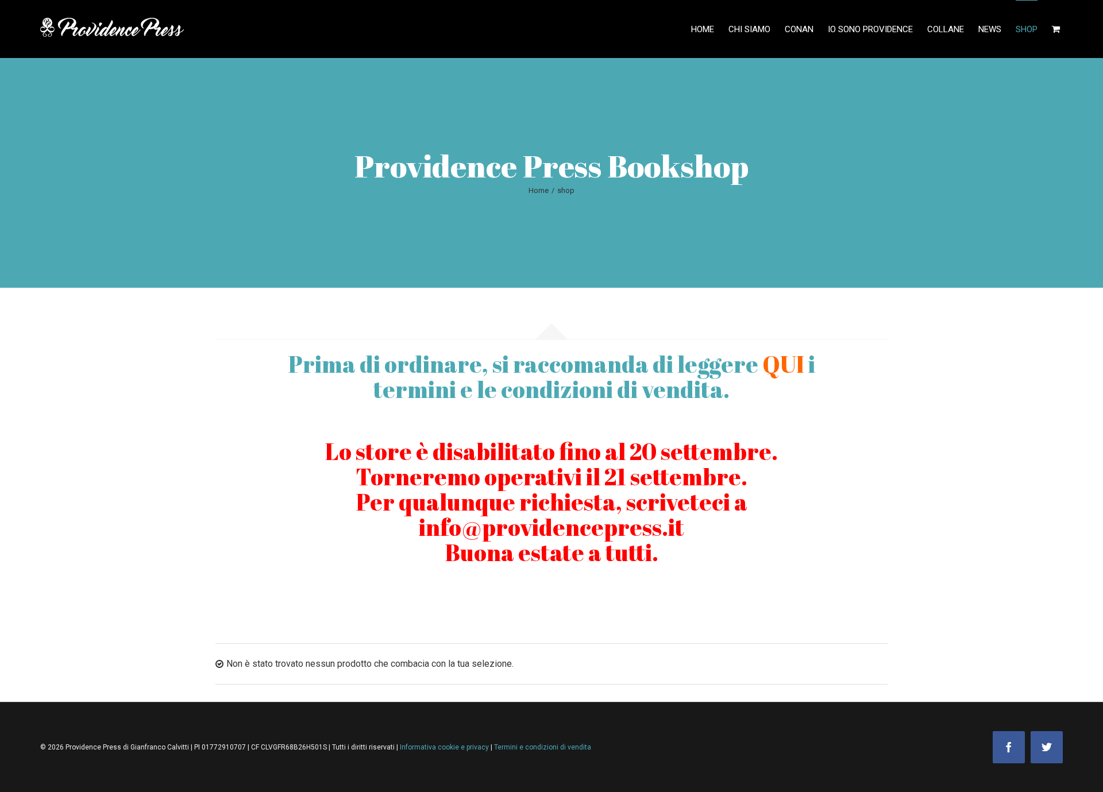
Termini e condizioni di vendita (542, 747)
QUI (783, 364)
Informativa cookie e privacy (445, 747)
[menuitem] (709, 29)
